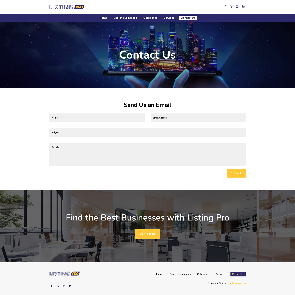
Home (103, 18)
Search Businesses (125, 18)
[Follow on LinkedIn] (243, 6)
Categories (150, 18)
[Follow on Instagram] (237, 6)
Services (169, 18)
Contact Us (188, 18)
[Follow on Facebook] (224, 6)
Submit (236, 173)
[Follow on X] (231, 6)
